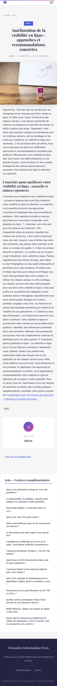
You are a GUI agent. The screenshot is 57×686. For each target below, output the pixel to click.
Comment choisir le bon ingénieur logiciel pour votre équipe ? (26, 570)
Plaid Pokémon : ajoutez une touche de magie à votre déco (28, 610)
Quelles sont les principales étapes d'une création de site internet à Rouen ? (26, 601)
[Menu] (51, 2)
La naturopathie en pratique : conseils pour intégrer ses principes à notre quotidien (27, 500)
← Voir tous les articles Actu (17, 457)
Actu (14, 15)
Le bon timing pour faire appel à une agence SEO (27, 534)
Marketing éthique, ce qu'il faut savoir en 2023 (26, 509)
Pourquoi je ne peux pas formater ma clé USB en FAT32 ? (28, 592)
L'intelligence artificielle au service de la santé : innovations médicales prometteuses (27, 543)
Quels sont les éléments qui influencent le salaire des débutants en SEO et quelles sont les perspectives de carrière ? (27, 621)
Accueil (6, 15)
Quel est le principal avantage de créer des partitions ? (27, 491)
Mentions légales (23, 670)
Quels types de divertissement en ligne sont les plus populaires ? (27, 561)
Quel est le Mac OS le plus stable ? (23, 517)
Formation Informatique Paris (28, 648)
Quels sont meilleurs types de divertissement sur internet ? (28, 524)
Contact (37, 670)
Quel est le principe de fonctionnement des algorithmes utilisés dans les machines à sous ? (28, 581)
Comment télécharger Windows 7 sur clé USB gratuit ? (28, 552)
